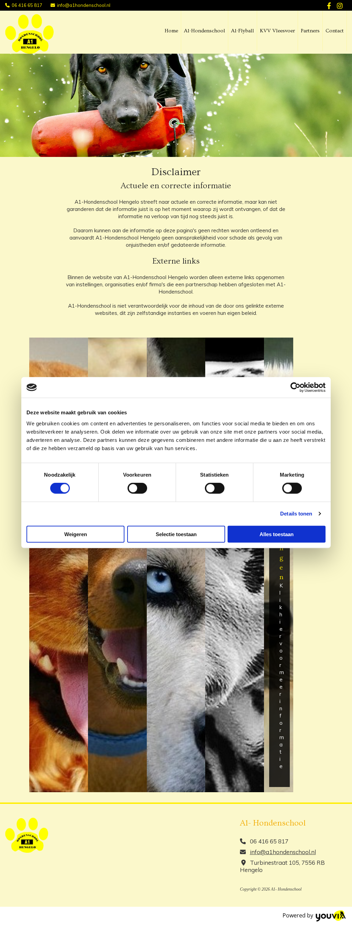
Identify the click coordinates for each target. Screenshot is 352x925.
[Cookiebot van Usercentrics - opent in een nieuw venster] (295, 387)
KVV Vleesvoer (277, 31)
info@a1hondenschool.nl (83, 5)
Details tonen (296, 514)
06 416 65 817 (27, 5)
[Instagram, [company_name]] (339, 5)
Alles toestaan (277, 534)
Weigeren (75, 534)
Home (171, 31)
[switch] (137, 488)
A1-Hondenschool (204, 31)
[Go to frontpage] (29, 34)
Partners (310, 31)
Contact (335, 31)
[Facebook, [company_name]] (329, 5)
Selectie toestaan (176, 534)
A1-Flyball (242, 31)
